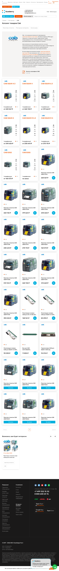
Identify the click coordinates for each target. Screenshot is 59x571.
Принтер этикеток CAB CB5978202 (28, 418)
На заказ (10, 388)
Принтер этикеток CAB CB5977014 (47, 173)
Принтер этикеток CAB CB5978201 (47, 243)
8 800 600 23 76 (29, 11)
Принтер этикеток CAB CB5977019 (47, 278)
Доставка (15, 2)
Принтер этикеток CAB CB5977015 (28, 383)
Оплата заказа (19, 512)
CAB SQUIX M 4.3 (29, 118)
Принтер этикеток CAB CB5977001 (47, 383)
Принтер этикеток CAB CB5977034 (28, 208)
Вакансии (10, 2)
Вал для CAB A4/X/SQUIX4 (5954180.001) (26, 349)
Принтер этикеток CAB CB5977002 (10, 208)
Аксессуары (34, 28)
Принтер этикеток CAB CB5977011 (28, 243)
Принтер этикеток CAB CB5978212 (10, 383)
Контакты (33, 2)
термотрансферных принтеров (29, 36)
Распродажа (18, 16)
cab (5, 466)
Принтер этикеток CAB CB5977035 (10, 278)
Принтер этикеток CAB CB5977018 (10, 243)
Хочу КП (16, 6)
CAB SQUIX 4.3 (9, 84)
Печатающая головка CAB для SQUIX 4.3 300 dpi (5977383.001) (10, 349)
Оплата (20, 2)
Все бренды (11, 20)
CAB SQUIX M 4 (47, 118)
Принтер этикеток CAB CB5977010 (10, 313)
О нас (17, 489)
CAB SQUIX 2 (9, 118)
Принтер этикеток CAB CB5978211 (10, 418)
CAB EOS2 (8, 152)
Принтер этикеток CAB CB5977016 (47, 418)
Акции (17, 492)
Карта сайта (19, 514)
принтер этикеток (9, 462)
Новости (28, 2)
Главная (4, 20)
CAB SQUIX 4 (27, 84)
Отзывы (46, 2)
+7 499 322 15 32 (29, 10)
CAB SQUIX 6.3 (47, 84)
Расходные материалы (22, 28)
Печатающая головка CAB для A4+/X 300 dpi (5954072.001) (29, 314)
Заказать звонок (7, 6)
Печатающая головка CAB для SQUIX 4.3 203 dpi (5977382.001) (47, 314)
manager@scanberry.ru (30, 13)
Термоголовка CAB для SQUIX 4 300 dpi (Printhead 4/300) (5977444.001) (47, 349)
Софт (24, 2)
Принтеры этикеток (8, 28)
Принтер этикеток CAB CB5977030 (47, 208)
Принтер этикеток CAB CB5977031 (28, 278)
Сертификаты (40, 2)
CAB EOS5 (26, 152)
